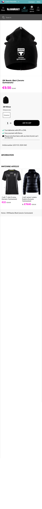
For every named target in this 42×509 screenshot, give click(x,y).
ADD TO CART (26, 123)
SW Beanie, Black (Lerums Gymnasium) (20, 213)
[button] (3, 9)
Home (3, 213)
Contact (32, 2)
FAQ (38, 2)
